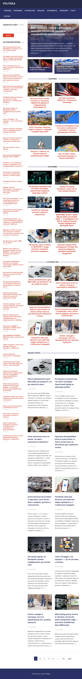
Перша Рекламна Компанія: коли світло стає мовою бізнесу (67, 188)
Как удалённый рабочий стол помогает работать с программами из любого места (12, 284)
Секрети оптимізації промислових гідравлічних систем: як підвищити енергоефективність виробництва (12, 374)
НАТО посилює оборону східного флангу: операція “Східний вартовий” (65, 69)
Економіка (18, 11)
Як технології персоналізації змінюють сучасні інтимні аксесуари (13, 274)
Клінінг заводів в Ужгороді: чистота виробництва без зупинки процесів (66, 339)
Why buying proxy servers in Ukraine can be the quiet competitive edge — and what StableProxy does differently (66, 619)
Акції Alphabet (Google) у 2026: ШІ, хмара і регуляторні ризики (13, 337)
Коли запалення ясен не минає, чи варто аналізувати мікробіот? (67, 285)
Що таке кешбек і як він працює (11, 148)
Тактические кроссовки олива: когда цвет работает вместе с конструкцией (13, 363)
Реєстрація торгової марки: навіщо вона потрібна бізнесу (12, 211)
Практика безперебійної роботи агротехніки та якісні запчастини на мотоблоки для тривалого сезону (39, 311)
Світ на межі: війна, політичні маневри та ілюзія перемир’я (66, 155)
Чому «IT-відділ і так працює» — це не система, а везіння (67, 559)
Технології (64, 11)
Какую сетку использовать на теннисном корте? (12, 407)
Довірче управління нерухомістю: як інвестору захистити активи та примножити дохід (12, 295)
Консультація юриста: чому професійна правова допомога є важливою (12, 437)
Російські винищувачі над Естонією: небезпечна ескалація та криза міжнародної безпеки (66, 128)
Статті (72, 11)
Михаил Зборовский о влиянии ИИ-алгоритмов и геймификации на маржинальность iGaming (12, 317)
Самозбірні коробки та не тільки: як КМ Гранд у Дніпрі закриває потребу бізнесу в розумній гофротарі (13, 221)
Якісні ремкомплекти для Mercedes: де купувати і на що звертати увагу (40, 281)
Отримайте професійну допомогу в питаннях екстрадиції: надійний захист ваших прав (13, 263)
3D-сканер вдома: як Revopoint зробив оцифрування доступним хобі (12, 110)
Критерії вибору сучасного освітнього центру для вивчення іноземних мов (12, 139)
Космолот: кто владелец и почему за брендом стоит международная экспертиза (12, 164)
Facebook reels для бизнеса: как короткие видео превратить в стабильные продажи (40, 340)
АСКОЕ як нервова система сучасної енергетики (39, 212)
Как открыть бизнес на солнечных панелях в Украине (11, 415)
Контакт (7, 16)
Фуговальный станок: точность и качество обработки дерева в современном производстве (50, 31)
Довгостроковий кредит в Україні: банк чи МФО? (12, 156)
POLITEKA (9, 3)
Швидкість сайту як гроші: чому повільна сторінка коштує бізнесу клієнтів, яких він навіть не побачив (13, 232)
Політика (7, 11)
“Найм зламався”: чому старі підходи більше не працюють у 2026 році (13, 346)
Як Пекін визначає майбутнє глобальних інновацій (67, 100)
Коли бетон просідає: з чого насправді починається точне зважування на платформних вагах (13, 200)
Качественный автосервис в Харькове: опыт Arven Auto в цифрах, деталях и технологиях (67, 312)
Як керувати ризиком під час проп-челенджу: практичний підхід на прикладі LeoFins (40, 189)
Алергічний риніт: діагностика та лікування (11, 355)
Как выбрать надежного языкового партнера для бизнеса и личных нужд (11, 173)
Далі (69, 659)
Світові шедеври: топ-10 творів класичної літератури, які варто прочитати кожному (13, 306)
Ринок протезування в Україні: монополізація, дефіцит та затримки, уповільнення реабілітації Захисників (12, 387)
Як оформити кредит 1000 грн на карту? (12, 242)
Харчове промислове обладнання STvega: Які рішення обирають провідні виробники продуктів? (67, 249)
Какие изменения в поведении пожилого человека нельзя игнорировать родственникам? (10, 426)
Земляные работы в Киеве (12, 181)
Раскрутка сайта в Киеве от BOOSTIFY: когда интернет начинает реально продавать (40, 247)
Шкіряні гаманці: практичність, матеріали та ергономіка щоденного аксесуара (12, 189)
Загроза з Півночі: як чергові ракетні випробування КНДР (39, 153)
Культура (40, 11)
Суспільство (30, 11)
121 (63, 659)
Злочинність (52, 11)
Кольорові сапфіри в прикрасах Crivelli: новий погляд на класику (12, 327)
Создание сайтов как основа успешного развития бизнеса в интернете (13, 398)
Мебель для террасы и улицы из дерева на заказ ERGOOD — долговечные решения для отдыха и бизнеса (12, 252)
